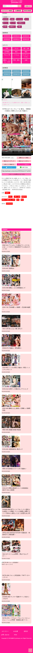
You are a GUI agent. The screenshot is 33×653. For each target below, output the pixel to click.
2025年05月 (7, 36)
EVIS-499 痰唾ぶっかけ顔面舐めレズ (13, 288)
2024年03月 (9, 203)
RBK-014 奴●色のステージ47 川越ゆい (14, 468)
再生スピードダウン (24, 161)
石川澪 (6, 19)
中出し (10, 196)
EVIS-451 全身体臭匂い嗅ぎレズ (12, 449)
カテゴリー (5, 631)
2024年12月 (26, 39)
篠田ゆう (12, 26)
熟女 (26, 51)
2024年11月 (26, 74)
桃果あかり (21, 23)
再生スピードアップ (9, 161)
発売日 (26, 631)
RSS (15, 634)
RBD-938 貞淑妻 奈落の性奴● (11, 430)
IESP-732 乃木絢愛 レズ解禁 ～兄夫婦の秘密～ (16, 308)
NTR (5, 26)
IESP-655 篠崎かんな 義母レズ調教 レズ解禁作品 (16, 409)
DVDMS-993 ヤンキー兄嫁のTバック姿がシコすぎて (15, 597)
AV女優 (15, 631)
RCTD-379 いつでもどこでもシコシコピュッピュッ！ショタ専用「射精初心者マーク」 (16, 619)
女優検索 (18, 10)
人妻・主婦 (26, 48)
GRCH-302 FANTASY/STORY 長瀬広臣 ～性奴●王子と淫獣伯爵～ (16, 533)
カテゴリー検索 (7, 10)
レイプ (13, 23)
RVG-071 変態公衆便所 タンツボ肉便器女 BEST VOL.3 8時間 (15, 489)
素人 (20, 26)
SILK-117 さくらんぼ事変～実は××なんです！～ (15, 555)
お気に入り (28, 6)
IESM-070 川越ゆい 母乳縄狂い (12, 348)
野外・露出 (16, 60)
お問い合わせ (5, 634)
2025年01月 (16, 39)
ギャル (6, 23)
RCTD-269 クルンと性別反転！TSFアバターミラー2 (16, 576)
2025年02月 (7, 39)
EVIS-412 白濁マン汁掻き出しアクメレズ (15, 389)
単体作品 (24, 196)
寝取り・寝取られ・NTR (8, 199)
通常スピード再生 (23, 157)
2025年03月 (26, 36)
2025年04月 (16, 36)
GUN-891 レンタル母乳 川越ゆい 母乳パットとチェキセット (16, 368)
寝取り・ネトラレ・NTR (7, 61)
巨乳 (7, 48)
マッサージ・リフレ (26, 55)
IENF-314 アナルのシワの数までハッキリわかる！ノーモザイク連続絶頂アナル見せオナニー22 (16, 247)
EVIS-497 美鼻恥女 (8, 268)
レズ (27, 19)
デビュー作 (7, 55)
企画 (26, 60)
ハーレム (20, 19)
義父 (13, 19)
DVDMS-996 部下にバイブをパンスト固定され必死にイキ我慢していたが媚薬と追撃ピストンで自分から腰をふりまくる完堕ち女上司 (16, 511)
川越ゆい (7, 192)
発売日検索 (27, 10)
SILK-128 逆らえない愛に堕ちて (12, 328)
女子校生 (7, 51)
